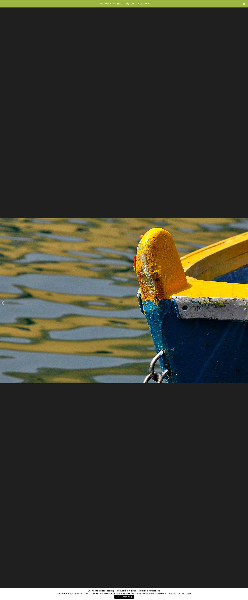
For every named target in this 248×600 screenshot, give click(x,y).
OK (117, 597)
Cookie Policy (127, 597)
